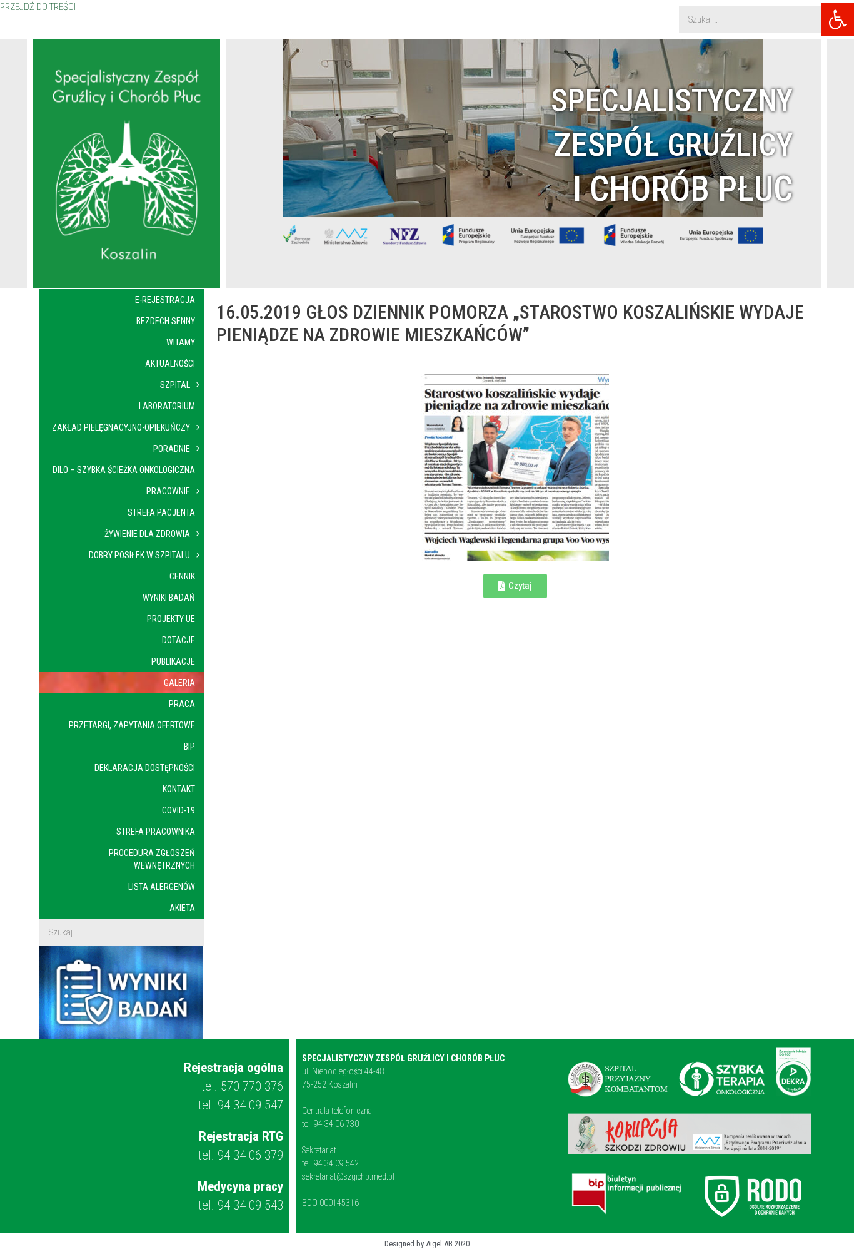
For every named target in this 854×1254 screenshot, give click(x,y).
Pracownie (168, 491)
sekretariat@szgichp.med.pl (348, 1176)
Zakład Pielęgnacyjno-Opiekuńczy (121, 427)
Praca (182, 704)
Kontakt (179, 789)
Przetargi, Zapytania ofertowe (132, 725)
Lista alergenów (161, 887)
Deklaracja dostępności (144, 768)
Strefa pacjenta (161, 512)
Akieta (182, 908)
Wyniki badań (169, 598)
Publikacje (173, 661)
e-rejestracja (165, 300)
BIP (189, 747)
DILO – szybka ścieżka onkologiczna (124, 470)
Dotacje (178, 640)
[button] (837, 19)
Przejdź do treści (38, 7)
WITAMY (180, 342)
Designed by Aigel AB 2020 (427, 1243)
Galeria (179, 683)
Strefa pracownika (155, 832)
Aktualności (170, 364)
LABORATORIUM (167, 406)
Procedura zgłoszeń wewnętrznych (152, 859)
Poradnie (171, 449)
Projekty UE (171, 619)
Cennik (182, 576)
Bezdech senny (165, 321)
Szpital (175, 385)
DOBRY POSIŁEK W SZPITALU (139, 555)
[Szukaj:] (750, 19)
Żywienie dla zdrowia (147, 534)
